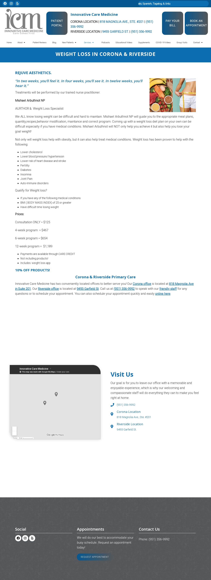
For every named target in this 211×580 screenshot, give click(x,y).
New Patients (68, 42)
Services (87, 42)
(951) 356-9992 (141, 31)
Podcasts (105, 42)
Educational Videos (124, 42)
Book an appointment (196, 23)
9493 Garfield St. (115, 31)
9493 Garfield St (88, 289)
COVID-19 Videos (163, 42)
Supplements (144, 42)
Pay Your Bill (172, 23)
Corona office (142, 284)
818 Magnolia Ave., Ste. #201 (122, 22)
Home (9, 42)
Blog (54, 42)
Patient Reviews (39, 42)
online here (162, 293)
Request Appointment (95, 557)
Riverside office (48, 289)
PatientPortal (57, 23)
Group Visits (182, 42)
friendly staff (168, 289)
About (20, 42)
